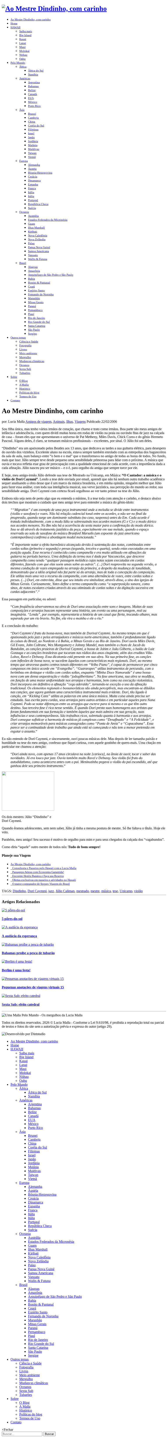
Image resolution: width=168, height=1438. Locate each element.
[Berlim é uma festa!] (17, 961)
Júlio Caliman (65, 891)
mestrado (82, 891)
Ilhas (69, 421)
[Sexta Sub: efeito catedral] (21, 996)
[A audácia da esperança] (20, 927)
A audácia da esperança (19, 936)
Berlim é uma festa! (16, 970)
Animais (59, 421)
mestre (95, 891)
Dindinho (19, 891)
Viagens (80, 421)
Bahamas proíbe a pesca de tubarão (28, 953)
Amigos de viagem (38, 421)
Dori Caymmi (37, 891)
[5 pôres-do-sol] (13, 910)
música (106, 891)
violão (138, 891)
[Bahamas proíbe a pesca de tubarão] (28, 944)
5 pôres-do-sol (12, 919)
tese (115, 891)
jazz (51, 891)
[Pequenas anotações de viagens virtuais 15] (33, 979)
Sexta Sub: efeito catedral (20, 1004)
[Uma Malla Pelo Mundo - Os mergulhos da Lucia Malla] (54, 8)
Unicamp (126, 891)
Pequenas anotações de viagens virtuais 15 (33, 987)
